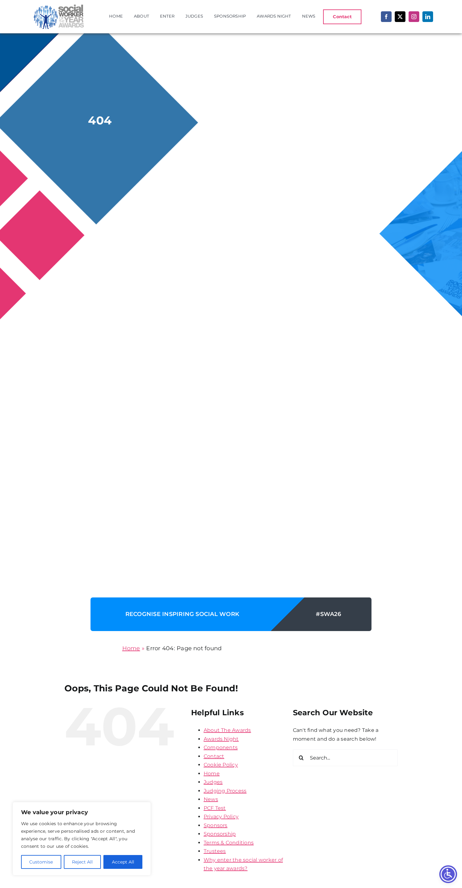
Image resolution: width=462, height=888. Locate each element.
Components (221, 747)
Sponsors (216, 825)
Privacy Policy (221, 817)
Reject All (82, 862)
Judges (213, 782)
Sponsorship (220, 834)
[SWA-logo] (57, 5)
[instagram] (414, 16)
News (211, 799)
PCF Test (215, 808)
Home (131, 648)
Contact (214, 756)
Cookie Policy (221, 765)
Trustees (215, 851)
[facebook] (386, 16)
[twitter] (400, 16)
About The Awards (227, 730)
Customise (41, 862)
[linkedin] (427, 16)
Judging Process (225, 791)
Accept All (123, 862)
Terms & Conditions (229, 843)
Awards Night (221, 739)
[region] (82, 838)
